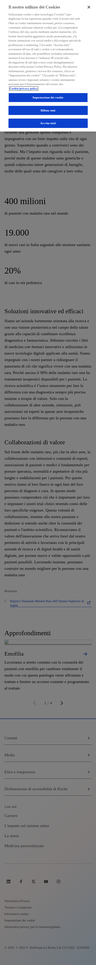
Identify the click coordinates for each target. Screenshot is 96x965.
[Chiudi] (89, 7)
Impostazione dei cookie (48, 97)
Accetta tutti (48, 123)
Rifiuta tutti (48, 110)
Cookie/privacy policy (24, 88)
